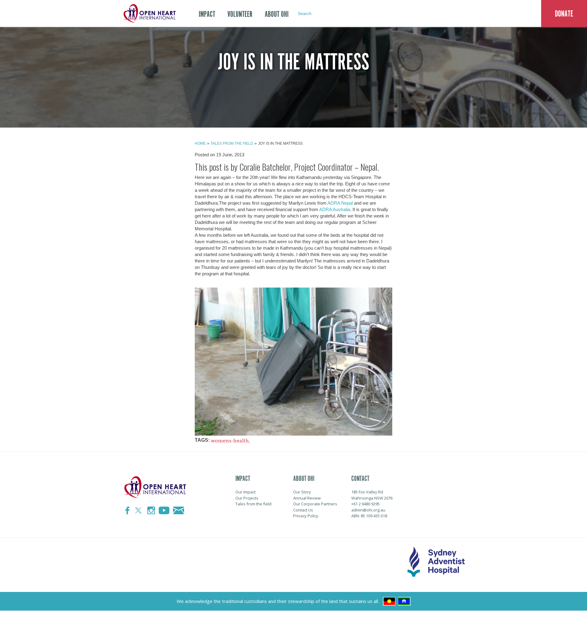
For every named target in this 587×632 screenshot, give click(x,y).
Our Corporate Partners (315, 504)
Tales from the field (232, 143)
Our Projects (246, 498)
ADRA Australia (334, 209)
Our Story (302, 492)
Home (200, 143)
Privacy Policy (305, 516)
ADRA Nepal (340, 203)
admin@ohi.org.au (368, 510)
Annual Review (307, 498)
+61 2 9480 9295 (365, 504)
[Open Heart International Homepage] (148, 13)
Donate (564, 14)
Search (305, 13)
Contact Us (303, 510)
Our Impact (245, 492)
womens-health (230, 441)
